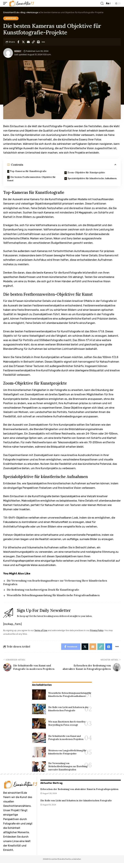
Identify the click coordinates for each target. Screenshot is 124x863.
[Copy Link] (33, 42)
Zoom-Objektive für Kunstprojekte (86, 172)
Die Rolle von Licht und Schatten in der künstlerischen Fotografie (76, 800)
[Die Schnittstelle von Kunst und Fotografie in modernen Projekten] (39, 738)
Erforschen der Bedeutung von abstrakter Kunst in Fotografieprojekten (79, 789)
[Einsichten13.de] (22, 3)
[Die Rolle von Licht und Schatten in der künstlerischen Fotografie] (39, 709)
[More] (43, 42)
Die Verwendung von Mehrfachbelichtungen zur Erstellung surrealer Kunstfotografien (67, 766)
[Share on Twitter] (23, 42)
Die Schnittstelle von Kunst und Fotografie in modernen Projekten (65, 738)
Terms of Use (40, 630)
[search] (102, 3)
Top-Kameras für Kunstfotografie (28, 171)
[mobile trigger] (6, 3)
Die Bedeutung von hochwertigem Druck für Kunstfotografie (43, 589)
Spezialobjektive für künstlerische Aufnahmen (92, 178)
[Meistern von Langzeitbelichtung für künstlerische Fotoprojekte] (39, 752)
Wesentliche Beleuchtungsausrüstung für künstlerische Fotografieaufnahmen (53, 595)
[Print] (38, 42)
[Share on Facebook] (18, 42)
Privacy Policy (96, 630)
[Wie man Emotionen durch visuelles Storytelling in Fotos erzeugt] (39, 723)
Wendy (17, 51)
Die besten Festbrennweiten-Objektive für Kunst (31, 179)
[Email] (28, 42)
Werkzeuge (11, 18)
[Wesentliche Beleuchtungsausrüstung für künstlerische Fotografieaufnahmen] (39, 694)
